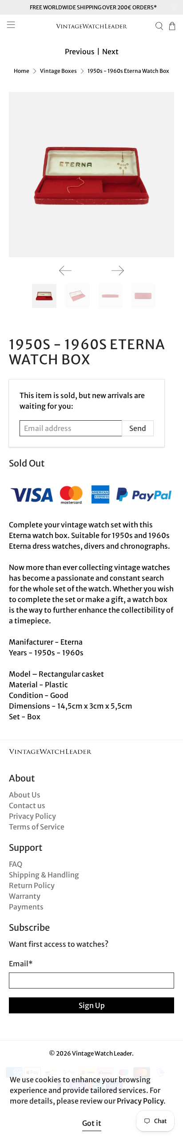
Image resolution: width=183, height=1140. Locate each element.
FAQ (15, 864)
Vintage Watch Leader (102, 1053)
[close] (174, 7)
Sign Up (92, 1005)
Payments (26, 906)
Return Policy (32, 885)
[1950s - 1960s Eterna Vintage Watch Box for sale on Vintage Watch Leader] (91, 174)
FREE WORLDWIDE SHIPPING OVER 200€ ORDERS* (93, 7)
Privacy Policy (32, 816)
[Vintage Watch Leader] (91, 26)
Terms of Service (36, 826)
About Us (24, 794)
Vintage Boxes (58, 71)
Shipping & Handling (44, 874)
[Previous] (65, 270)
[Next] (117, 270)
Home (21, 71)
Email (21, 963)
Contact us (27, 805)
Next (110, 51)
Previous (80, 51)
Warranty (24, 896)
